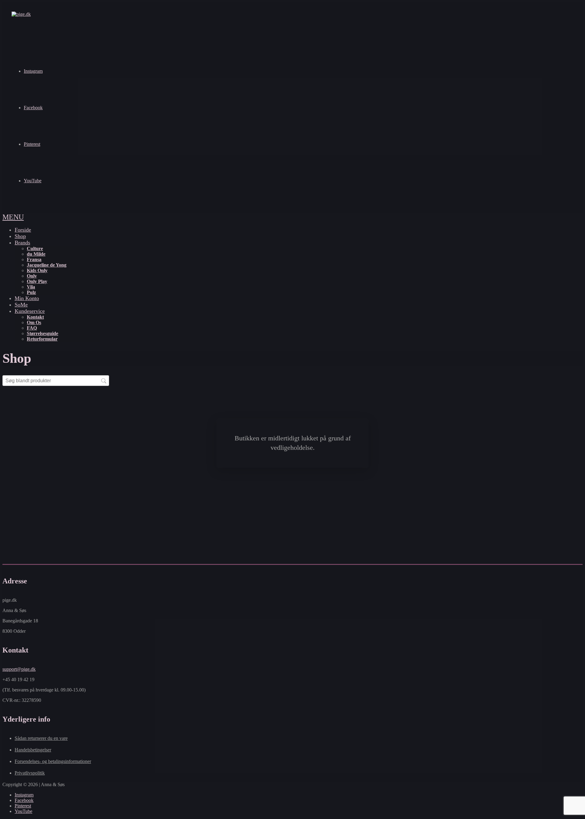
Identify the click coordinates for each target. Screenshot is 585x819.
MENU (13, 217)
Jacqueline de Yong (46, 265)
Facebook (33, 107)
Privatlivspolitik (30, 772)
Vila (31, 286)
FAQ (32, 328)
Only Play (37, 281)
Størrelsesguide (42, 333)
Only (32, 275)
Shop (20, 236)
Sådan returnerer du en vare (41, 738)
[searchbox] (55, 380)
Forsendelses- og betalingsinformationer (53, 761)
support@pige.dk (19, 669)
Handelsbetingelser (33, 749)
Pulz (31, 292)
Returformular (42, 338)
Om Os (34, 322)
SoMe (21, 305)
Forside (23, 230)
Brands (22, 243)
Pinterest (32, 144)
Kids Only (37, 270)
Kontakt (35, 317)
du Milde (36, 254)
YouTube (32, 180)
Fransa (34, 259)
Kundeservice (30, 311)
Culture (35, 248)
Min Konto (27, 298)
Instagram (33, 71)
